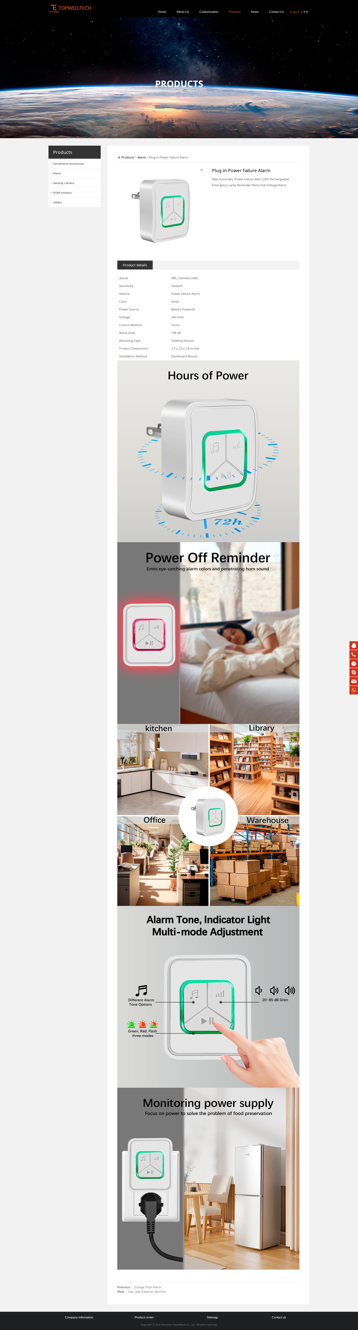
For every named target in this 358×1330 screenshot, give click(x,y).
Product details (135, 265)
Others (57, 202)
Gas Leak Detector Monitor (147, 1292)
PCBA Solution (62, 192)
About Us (183, 11)
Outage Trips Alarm (147, 1287)
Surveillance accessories (68, 163)
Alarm (57, 173)
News (255, 11)
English (294, 12)
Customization (208, 11)
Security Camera (63, 183)
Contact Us (276, 11)
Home (162, 11)
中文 (305, 12)
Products (235, 11)
